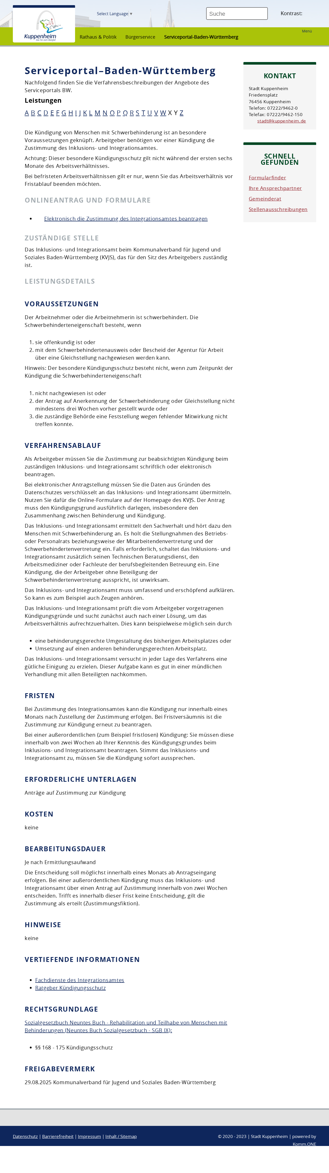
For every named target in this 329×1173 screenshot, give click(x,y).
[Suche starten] (269, 15)
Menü (307, 31)
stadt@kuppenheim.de (281, 121)
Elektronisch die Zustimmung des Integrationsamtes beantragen (126, 218)
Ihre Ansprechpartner (275, 188)
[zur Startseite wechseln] (43, 40)
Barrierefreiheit (58, 1136)
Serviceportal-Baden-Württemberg (201, 37)
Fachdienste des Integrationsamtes (79, 980)
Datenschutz (25, 1136)
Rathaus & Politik (98, 37)
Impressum (89, 1136)
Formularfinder (267, 177)
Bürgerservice (140, 37)
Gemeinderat (265, 198)
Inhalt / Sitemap (121, 1136)
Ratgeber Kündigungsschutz (70, 987)
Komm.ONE (304, 1144)
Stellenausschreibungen (278, 209)
